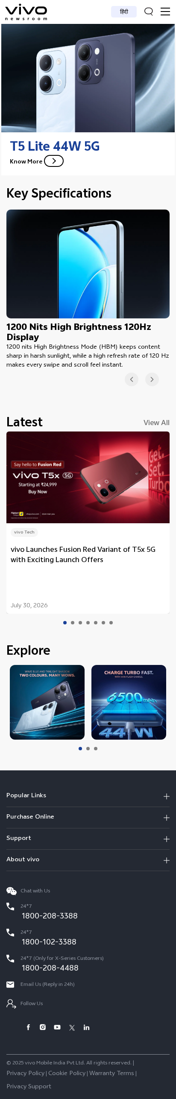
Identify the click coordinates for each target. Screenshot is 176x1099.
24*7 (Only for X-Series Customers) (61, 965)
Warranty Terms (111, 1074)
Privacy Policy (25, 1074)
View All (157, 423)
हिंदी (124, 12)
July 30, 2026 (29, 606)
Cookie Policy (66, 1074)
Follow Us (31, 1004)
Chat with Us (34, 891)
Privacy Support (28, 1087)
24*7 (48, 913)
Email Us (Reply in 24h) (47, 985)
